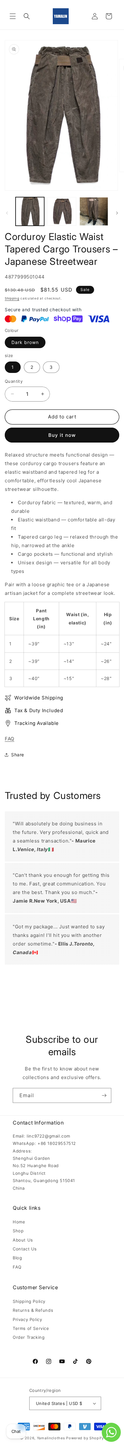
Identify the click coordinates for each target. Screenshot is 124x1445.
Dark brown (25, 342)
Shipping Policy (29, 1301)
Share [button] (17, 754)
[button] (13, 16)
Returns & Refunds (33, 1310)
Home (19, 1221)
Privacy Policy (27, 1319)
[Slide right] (117, 213)
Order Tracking (29, 1337)
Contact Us (25, 1248)
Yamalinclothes (51, 1438)
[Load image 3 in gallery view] (93, 211)
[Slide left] (7, 213)
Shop (18, 1230)
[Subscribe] (104, 1095)
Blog (17, 1257)
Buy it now (62, 435)
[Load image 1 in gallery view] (30, 211)
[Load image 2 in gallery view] (61, 211)
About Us (23, 1239)
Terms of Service (31, 1328)
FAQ (9, 739)
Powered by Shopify (85, 1438)
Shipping (12, 298)
